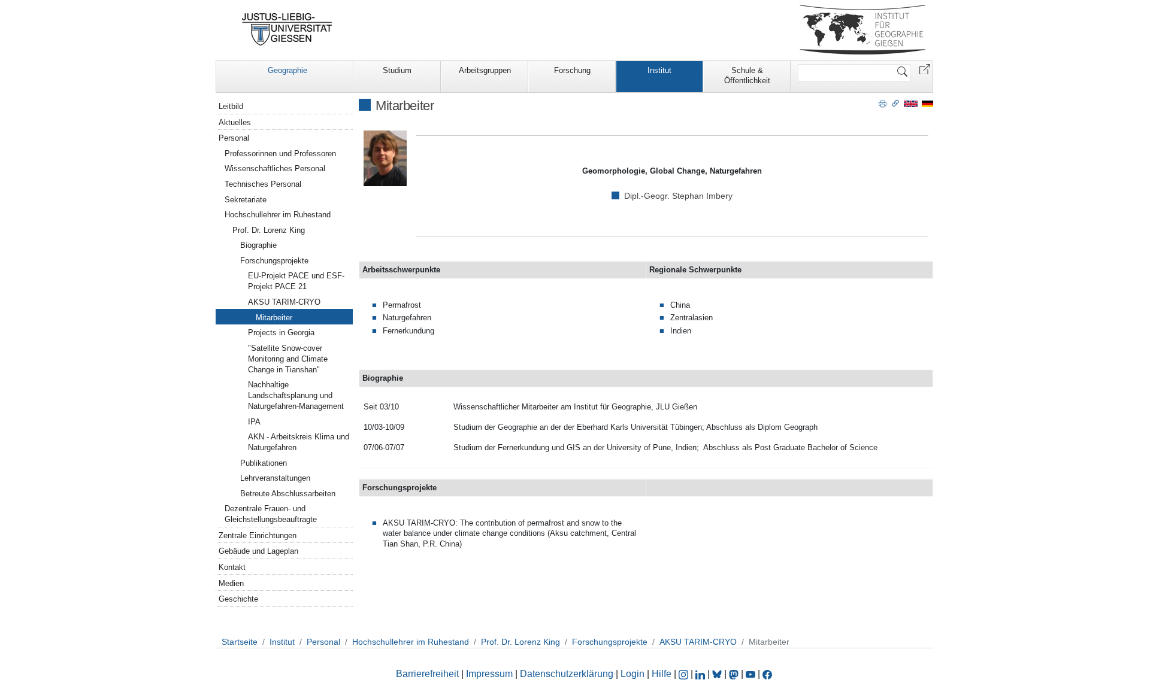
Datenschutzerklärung (566, 674)
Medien (231, 583)
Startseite (240, 642)
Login (634, 674)
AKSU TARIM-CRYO (284, 302)
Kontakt (232, 567)
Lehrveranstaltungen (275, 478)
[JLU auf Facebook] (767, 674)
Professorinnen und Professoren (280, 153)
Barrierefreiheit (427, 674)
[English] (911, 103)
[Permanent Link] (895, 103)
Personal (234, 137)
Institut (659, 70)
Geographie (287, 70)
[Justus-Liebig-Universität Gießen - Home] (287, 29)
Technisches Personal (263, 184)
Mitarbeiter (274, 317)
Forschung (572, 70)
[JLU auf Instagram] (685, 674)
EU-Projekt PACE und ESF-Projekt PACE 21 (296, 281)
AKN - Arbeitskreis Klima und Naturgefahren (298, 442)
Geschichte (238, 598)
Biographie (258, 245)
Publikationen (263, 463)
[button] (924, 68)
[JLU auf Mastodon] (735, 674)
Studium (397, 70)
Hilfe (661, 674)
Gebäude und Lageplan (258, 551)
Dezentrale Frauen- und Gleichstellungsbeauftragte (271, 514)
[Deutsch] (927, 103)
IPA (254, 421)
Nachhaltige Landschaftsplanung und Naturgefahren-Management (296, 395)
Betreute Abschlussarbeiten (287, 493)
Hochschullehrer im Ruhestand (278, 214)
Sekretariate (246, 199)
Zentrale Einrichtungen (257, 535)
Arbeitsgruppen (485, 70)
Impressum (489, 674)
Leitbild (231, 106)
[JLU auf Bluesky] (718, 674)
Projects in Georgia (281, 332)
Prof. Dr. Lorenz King (268, 230)
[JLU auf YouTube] (750, 674)
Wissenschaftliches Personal (275, 168)
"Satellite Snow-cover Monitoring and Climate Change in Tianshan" (288, 359)
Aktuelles (235, 122)
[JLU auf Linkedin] (701, 674)
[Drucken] (882, 103)
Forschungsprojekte (274, 260)
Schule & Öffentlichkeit (747, 75)
